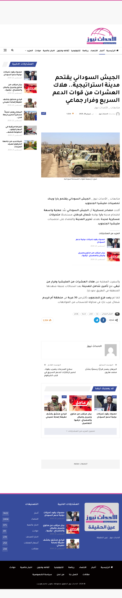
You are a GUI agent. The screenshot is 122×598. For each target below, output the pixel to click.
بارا (97, 314)
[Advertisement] (61, 11)
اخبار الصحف (32, 537)
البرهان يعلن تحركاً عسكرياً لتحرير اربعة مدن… (12, 115)
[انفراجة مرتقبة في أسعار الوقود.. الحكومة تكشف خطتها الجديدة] (30, 130)
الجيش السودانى (107, 314)
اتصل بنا (73, 575)
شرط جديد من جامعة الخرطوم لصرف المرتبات (12, 144)
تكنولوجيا (75, 51)
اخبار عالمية (49, 51)
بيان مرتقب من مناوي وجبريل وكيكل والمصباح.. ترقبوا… (12, 87)
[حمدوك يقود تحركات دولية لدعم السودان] (113, 243)
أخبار (102, 51)
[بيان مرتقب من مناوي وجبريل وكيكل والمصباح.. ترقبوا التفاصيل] (113, 256)
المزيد (30, 51)
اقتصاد (94, 51)
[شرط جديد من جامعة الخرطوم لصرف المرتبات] (30, 145)
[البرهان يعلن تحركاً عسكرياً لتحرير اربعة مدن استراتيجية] (30, 115)
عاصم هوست (42, 584)
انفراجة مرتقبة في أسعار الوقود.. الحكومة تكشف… (14, 129)
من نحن (60, 575)
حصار (91, 314)
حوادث (38, 51)
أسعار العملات (31, 543)
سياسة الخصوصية (42, 575)
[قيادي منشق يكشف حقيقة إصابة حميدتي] (55, 403)
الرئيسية (110, 51)
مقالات (34, 549)
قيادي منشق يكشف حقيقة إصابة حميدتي (53, 543)
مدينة (84, 314)
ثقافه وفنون (63, 51)
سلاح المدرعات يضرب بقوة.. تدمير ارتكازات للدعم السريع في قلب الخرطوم (60, 372)
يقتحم (76, 314)
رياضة (85, 51)
